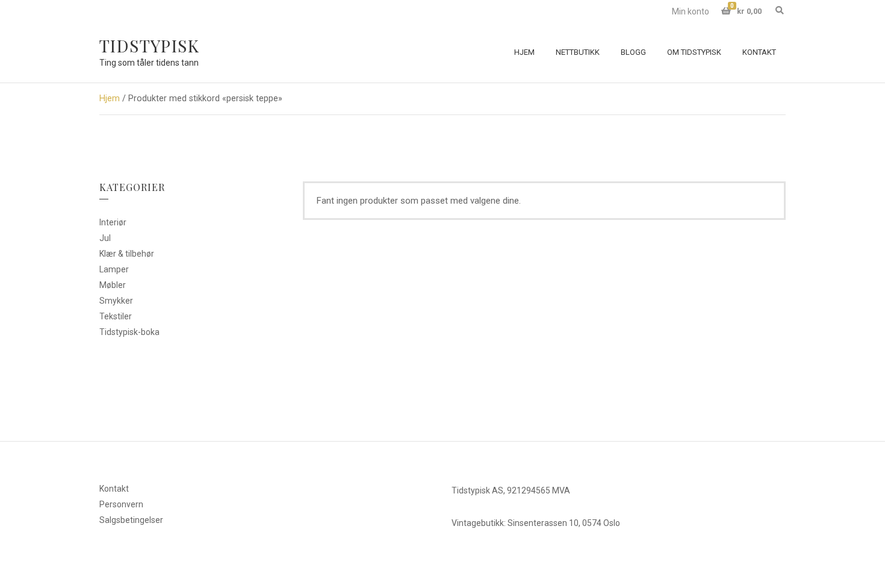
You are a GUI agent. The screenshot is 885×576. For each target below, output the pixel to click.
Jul (105, 238)
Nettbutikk (578, 52)
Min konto (690, 11)
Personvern (121, 504)
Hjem (524, 52)
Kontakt (759, 52)
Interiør (112, 222)
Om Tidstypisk (694, 52)
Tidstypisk (149, 45)
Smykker (116, 300)
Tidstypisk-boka (129, 332)
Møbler (112, 285)
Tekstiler (115, 316)
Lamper (114, 269)
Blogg (633, 52)
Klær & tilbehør (126, 253)
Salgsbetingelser (131, 520)
